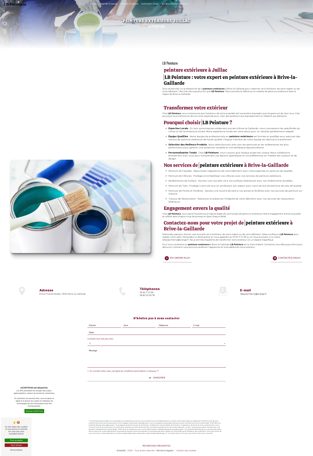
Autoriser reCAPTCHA (34, 411)
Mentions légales (164, 450)
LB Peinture (15, 4)
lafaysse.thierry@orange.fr (253, 294)
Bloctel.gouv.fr (161, 433)
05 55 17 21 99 (146, 292)
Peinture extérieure (129, 4)
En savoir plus (180, 258)
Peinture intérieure (109, 4)
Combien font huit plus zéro (100, 339)
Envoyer (159, 378)
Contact (184, 4)
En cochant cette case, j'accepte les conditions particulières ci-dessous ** (124, 371)
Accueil (93, 4)
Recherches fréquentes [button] (156, 445)
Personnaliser (16, 450)
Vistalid (122, 450)
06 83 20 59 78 (147, 295)
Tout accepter (16, 440)
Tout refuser (16, 445)
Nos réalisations (169, 4)
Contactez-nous (289, 258)
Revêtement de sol (150, 4)
